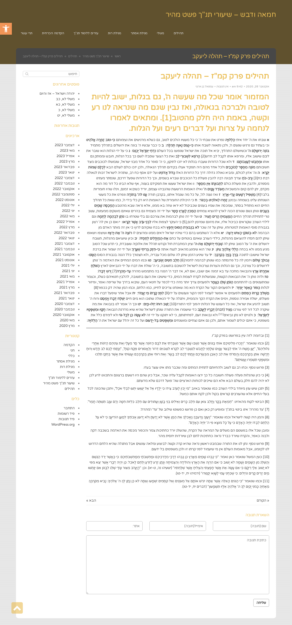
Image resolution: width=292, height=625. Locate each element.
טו (150, 260)
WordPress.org (63, 424)
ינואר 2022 (67, 238)
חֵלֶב (138, 402)
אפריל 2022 (66, 222)
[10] (172, 304)
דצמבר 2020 (65, 304)
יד (211, 255)
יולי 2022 (68, 205)
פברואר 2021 (64, 293)
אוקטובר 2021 (64, 255)
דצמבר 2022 (65, 178)
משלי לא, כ (66, 110)
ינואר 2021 (67, 298)
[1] (267, 335)
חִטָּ (123, 402)
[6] (182, 260)
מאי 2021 (67, 276)
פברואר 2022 (64, 233)
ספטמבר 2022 (63, 194)
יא (223, 233)
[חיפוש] (27, 74)
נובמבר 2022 (65, 183)
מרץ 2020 (67, 326)
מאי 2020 (67, 320)
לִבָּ (159, 343)
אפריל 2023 (66, 156)
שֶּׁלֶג (263, 462)
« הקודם (263, 500)
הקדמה (69, 345)
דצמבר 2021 (65, 244)
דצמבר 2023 (65, 145)
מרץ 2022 (67, 227)
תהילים (70, 389)
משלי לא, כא (65, 104)
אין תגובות (222, 86)
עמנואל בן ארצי (204, 86)
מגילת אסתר (65, 361)
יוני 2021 (68, 271)
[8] (96, 288)
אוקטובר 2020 (64, 315)
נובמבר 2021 (65, 249)
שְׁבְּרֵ (188, 349)
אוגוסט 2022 (65, 200)
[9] (167, 293)
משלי (71, 372)
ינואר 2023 (67, 172)
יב (136, 238)
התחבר (69, 408)
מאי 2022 (67, 216)
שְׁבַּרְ (173, 343)
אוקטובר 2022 (64, 189)
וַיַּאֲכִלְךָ (188, 417)
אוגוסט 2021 (65, 260)
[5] (184, 222)
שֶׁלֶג (113, 468)
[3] (255, 178)
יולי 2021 (68, 265)
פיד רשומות (66, 413)
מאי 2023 (67, 150)
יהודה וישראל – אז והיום (57, 93)
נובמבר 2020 (65, 309)
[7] (114, 271)
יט (140, 304)
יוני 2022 (68, 211)
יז (233, 288)
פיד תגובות (67, 419)
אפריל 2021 (66, 282)
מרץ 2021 (67, 287)
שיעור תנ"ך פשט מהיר (59, 383)
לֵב (182, 349)
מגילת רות (67, 367)
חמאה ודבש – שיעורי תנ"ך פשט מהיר (221, 14)
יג (213, 249)
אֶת (179, 417)
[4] (258, 195)
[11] (266, 481)
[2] (203, 156)
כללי (71, 356)
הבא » (91, 500)
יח (134, 293)
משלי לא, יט (66, 115)
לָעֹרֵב (176, 388)
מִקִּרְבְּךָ (94, 481)
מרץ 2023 (67, 161)
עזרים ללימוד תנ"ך (61, 378)
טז (266, 277)
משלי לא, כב (65, 99)
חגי (72, 350)
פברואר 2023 (64, 167)
